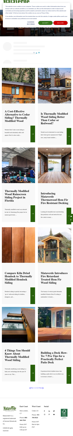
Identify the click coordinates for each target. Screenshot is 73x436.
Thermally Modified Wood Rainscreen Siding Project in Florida (17, 196)
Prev (32, 388)
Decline (60, 23)
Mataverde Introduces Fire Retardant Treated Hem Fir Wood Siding (54, 278)
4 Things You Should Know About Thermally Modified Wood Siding (17, 355)
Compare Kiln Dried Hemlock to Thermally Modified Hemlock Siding (18, 278)
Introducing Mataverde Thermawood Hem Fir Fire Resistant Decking (54, 198)
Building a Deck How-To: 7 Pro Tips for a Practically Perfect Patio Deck (54, 357)
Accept (45, 23)
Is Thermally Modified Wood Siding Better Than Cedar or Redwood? (54, 118)
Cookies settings (31, 23)
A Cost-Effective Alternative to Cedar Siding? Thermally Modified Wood (17, 116)
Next (40, 388)
